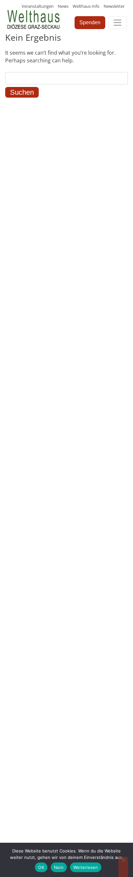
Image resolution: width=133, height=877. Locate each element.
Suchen (22, 92)
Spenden (89, 22)
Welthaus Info (86, 6)
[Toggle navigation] (117, 22)
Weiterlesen (85, 867)
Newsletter (114, 6)
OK (41, 867)
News (63, 6)
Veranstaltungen (38, 6)
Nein (59, 867)
